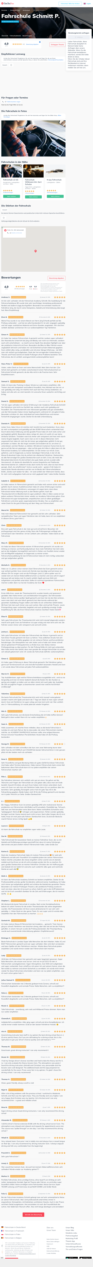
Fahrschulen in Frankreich (14, 1231)
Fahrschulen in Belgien (13, 1238)
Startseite (4, 10)
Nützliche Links (71, 1233)
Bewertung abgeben (32, 44)
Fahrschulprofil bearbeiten (55, 60)
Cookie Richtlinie (51, 1253)
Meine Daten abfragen (53, 1241)
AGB (48, 1246)
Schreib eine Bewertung (33, 1215)
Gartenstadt (26, 10)
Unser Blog (70, 1228)
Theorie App (70, 1241)
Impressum (50, 1244)
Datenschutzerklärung (53, 1251)
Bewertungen (27, 36)
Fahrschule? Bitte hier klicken (70, 3)
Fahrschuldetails (15, 36)
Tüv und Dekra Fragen (74, 1249)
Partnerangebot (72, 1236)
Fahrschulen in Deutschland (15, 1227)
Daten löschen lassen (53, 1239)
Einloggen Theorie (57, 44)
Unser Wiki (70, 1230)
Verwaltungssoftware (74, 1247)
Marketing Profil (72, 1238)
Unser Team (51, 1230)
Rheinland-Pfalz (15, 10)
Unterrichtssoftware (73, 1244)
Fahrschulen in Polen (12, 1234)
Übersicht (5, 36)
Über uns (50, 1228)
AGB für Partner (51, 1248)
